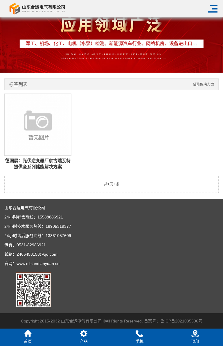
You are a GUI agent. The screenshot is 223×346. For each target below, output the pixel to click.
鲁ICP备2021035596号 (181, 321)
